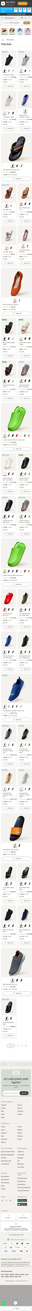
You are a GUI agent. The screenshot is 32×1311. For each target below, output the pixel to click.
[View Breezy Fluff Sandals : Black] (9, 327)
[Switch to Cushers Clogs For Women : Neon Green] (5, 435)
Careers (3, 1189)
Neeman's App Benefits (7, 1154)
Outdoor (3, 1142)
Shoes (2, 1274)
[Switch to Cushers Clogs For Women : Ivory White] (21, 435)
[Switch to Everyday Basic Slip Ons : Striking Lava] (25, 609)
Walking (19, 1130)
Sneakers (4, 1105)
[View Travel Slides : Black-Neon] (9, 872)
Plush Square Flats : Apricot (10, 304)
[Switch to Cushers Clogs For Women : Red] (17, 435)
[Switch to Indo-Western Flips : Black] (17, 166)
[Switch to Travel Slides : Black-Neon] (19, 845)
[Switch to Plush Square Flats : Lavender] (23, 246)
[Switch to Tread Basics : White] (13, 71)
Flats (2, 1111)
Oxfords (19, 1108)
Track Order (20, 1154)
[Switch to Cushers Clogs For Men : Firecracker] (29, 571)
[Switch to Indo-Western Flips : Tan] (21, 166)
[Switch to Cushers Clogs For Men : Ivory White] (5, 474)
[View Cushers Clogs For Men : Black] (9, 505)
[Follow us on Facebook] (6, 1200)
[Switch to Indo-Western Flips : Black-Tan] (13, 166)
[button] (16, 10)
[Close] (30, 3)
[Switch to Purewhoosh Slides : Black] (6, 1018)
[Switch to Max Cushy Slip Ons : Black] (4, 926)
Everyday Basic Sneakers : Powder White (24, 795)
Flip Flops (20, 1111)
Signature (4, 1133)
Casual (3, 1126)
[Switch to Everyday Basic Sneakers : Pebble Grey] (17, 706)
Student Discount (6, 1161)
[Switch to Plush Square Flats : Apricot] (27, 246)
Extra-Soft (4, 1139)
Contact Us (20, 1151)
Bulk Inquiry (20, 1164)
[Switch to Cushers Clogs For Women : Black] (13, 435)
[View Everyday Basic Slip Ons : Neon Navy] (9, 641)
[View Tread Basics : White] (9, 100)
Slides (3, 1114)
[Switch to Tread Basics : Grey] (8, 71)
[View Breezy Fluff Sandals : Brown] (9, 370)
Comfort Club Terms (23, 1190)
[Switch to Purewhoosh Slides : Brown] (11, 1018)
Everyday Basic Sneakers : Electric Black (24, 750)
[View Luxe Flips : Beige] (9, 235)
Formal (19, 1126)
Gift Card (3, 1158)
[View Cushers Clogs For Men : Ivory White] (9, 463)
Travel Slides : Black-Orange (10, 849)
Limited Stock (5, 1164)
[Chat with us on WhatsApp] (3, 1303)
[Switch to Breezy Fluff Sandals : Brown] (8, 338)
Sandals (19, 1114)
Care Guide (20, 1167)
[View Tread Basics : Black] (9, 60)
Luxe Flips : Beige (7, 252)
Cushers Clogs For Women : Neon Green (14, 440)
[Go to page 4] (25, 1046)
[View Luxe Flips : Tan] (9, 193)
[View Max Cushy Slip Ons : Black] (9, 915)
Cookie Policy (21, 1184)
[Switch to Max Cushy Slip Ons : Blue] (13, 926)
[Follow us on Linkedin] (10, 1200)
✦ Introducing (16, 14)
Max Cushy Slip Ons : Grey (10, 984)
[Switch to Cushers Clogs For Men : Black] (29, 381)
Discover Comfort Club (7, 1151)
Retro (2, 1136)
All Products (10, 39)
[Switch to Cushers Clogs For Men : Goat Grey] (21, 381)
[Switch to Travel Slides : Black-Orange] (15, 845)
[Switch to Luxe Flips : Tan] (6, 205)
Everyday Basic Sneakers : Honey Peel (8, 795)
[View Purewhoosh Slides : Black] (9, 1007)
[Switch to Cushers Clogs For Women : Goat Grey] (9, 435)
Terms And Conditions (23, 1187)
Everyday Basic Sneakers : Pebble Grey (8, 750)
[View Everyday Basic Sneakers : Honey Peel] (9, 778)
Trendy (19, 1139)
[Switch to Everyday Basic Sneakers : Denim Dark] (5, 706)
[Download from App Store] (24, 1204)
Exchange (20, 1158)
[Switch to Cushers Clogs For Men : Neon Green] (5, 571)
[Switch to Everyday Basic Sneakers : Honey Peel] (9, 706)
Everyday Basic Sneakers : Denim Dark (13, 710)
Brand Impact (5, 1176)
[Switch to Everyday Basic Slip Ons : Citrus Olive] (21, 609)
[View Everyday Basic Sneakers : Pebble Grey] (9, 733)
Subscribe (24, 1093)
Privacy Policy (21, 1181)
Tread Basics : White (8, 117)
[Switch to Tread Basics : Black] (4, 71)
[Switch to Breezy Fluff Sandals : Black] (4, 338)
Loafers (3, 1108)
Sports (3, 1130)
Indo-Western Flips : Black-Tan (11, 170)
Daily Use (20, 1136)
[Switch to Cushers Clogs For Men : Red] (25, 571)
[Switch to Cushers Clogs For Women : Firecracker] (29, 435)
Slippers (7, 1274)
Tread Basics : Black (8, 74)
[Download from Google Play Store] (24, 1200)
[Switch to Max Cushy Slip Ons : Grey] (8, 926)
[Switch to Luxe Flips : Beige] (11, 205)
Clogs (3, 1117)
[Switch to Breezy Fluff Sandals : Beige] (13, 338)
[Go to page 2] (21, 1046)
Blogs (3, 1186)
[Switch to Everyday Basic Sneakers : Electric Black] (13, 706)
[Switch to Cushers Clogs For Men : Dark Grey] (25, 381)
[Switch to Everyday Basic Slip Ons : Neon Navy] (29, 609)
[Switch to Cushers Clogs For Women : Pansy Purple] (25, 435)
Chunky (19, 1133)
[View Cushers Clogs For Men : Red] (9, 598)
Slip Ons (19, 1105)
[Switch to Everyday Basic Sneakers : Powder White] (21, 706)
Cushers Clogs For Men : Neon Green (13, 575)
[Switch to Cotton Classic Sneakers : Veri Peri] (25, 111)
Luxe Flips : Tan (7, 209)
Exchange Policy (22, 1178)
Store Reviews (5, 1182)
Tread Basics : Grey (24, 74)
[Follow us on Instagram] (2, 1200)
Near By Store (5, 1179)
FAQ (18, 1161)
